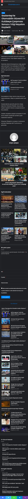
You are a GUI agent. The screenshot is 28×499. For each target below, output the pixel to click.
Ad (2, 271)
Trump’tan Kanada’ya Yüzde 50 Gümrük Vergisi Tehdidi (7, 214)
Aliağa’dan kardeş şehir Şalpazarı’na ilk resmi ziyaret (20, 237)
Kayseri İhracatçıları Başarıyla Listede (12, 398)
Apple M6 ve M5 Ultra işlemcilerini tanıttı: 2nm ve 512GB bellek (18, 357)
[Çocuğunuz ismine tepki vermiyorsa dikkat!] (6, 379)
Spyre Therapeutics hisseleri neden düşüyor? (14, 308)
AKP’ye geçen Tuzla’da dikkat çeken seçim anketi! (18, 313)
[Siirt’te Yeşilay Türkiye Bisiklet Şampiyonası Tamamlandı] (21, 215)
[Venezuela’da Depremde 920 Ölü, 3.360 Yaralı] (6, 393)
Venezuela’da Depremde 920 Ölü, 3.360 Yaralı (17, 392)
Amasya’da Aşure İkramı (17, 87)
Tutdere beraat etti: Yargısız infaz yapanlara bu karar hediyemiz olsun (18, 414)
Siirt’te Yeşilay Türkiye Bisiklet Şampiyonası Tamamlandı (21, 222)
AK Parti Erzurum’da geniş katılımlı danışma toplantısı (6, 205)
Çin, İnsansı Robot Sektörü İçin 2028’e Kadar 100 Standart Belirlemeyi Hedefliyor (21, 206)
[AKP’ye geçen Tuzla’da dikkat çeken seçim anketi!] (5, 82)
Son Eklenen (14, 303)
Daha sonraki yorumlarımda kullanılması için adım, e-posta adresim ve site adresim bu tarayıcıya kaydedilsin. (14, 290)
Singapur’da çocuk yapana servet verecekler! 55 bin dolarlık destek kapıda (18, 421)
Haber (9, 9)
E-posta (3, 277)
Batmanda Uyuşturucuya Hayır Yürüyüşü (13, 408)
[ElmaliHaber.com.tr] (14, 4)
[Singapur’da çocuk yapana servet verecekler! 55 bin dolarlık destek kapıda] (6, 422)
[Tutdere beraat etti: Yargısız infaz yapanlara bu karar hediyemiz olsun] (6, 414)
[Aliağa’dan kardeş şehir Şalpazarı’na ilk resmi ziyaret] (21, 230)
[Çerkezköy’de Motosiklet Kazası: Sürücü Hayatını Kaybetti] (7, 230)
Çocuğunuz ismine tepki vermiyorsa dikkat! (17, 378)
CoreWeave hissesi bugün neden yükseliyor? (14, 341)
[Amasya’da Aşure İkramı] (5, 89)
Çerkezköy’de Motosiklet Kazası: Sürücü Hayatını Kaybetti (6, 238)
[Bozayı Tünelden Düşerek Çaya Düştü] (6, 404)
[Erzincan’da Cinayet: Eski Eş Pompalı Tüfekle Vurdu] (6, 429)
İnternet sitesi (4, 282)
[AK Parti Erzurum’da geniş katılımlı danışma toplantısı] (7, 199)
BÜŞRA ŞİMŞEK (7, 30)
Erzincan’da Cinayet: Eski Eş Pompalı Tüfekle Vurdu (18, 427)
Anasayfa (4, 9)
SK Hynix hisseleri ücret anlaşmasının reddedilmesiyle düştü (12, 351)
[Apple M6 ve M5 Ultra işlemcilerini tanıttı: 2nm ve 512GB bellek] (6, 358)
